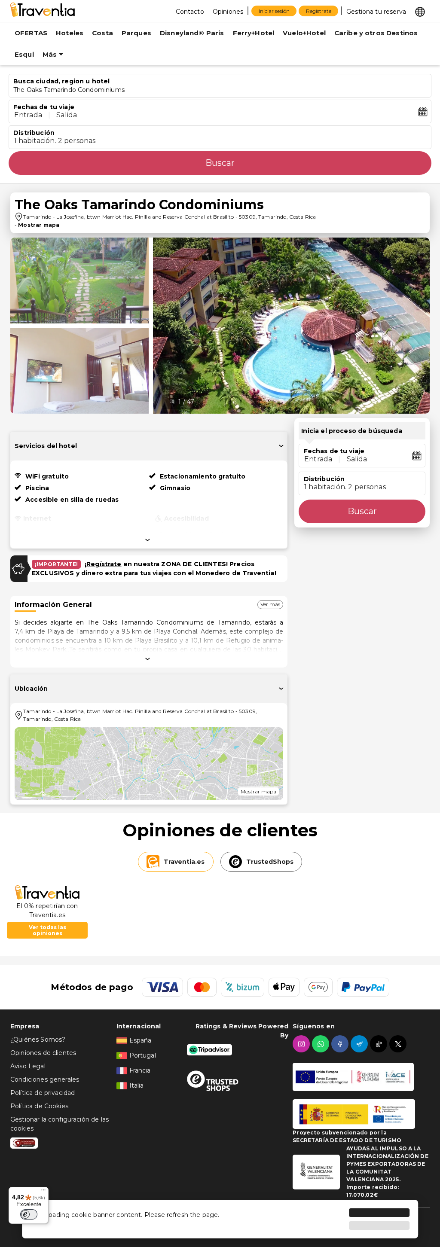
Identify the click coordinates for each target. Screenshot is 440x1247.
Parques (136, 33)
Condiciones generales (44, 1079)
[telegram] (360, 1043)
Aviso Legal (28, 1066)
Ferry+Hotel (254, 33)
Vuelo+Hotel (304, 33)
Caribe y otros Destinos (376, 33)
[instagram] (302, 1043)
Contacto (190, 11)
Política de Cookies (39, 1106)
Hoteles (69, 33)
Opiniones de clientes (43, 1053)
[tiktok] (379, 1043)
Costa (102, 33)
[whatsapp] (321, 1043)
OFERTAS (31, 33)
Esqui (24, 54)
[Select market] (420, 11)
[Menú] (43, 1192)
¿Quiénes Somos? (37, 1039)
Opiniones (228, 11)
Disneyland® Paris (192, 33)
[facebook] (341, 1043)
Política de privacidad (42, 1093)
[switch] (28, 1214)
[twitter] (399, 1043)
